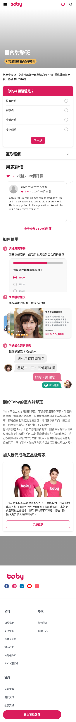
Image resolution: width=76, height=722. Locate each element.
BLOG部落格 (11, 663)
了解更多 (38, 524)
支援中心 (9, 630)
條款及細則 (10, 638)
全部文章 (9, 689)
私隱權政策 (10, 655)
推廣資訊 (9, 705)
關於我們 (9, 622)
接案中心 (43, 630)
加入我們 (9, 647)
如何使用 (43, 622)
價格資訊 (9, 697)
